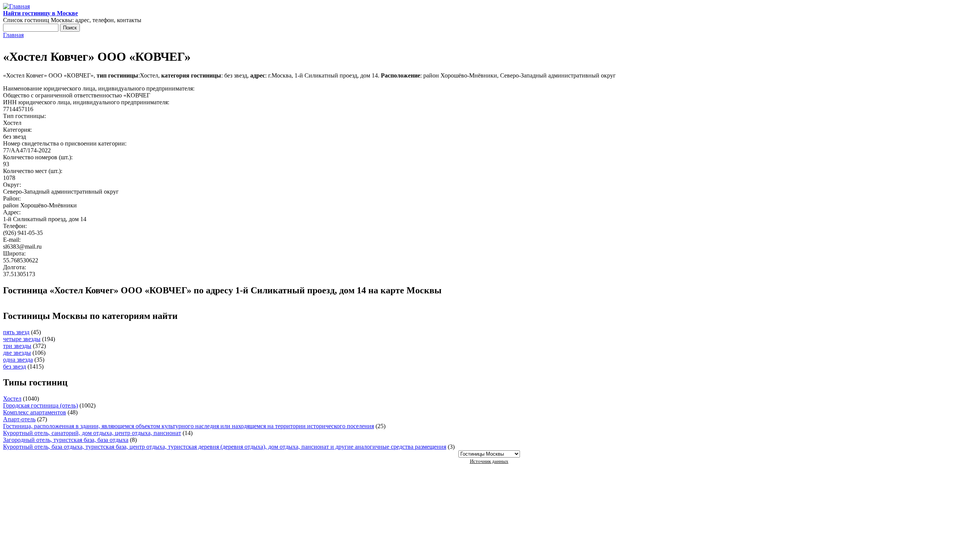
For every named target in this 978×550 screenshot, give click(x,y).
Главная (13, 35)
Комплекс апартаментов (34, 412)
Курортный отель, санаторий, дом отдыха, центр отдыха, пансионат (92, 433)
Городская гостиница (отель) (40, 405)
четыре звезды (21, 339)
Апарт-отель (19, 419)
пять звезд (16, 332)
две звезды (17, 352)
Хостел (12, 398)
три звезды (17, 346)
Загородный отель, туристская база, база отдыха (65, 440)
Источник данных (489, 461)
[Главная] (16, 6)
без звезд (14, 366)
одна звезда (18, 359)
